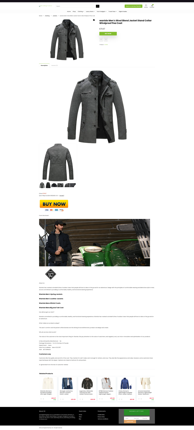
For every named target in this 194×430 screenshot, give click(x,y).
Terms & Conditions (103, 419)
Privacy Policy (101, 416)
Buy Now (108, 34)
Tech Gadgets (101, 11)
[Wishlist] (146, 5)
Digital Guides (123, 11)
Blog (80, 419)
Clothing (80, 11)
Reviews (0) (55, 65)
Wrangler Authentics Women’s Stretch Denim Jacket (66, 392)
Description (44, 65)
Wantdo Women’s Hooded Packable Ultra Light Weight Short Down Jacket (46, 393)
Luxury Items (89, 11)
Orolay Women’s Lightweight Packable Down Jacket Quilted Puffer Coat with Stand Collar (125, 394)
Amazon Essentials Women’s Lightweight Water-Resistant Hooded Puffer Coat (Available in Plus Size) (145, 394)
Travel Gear (112, 11)
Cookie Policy (101, 414)
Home (69, 11)
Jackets (55, 16)
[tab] (44, 65)
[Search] (97, 6)
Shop (74, 11)
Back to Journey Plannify (133, 6)
